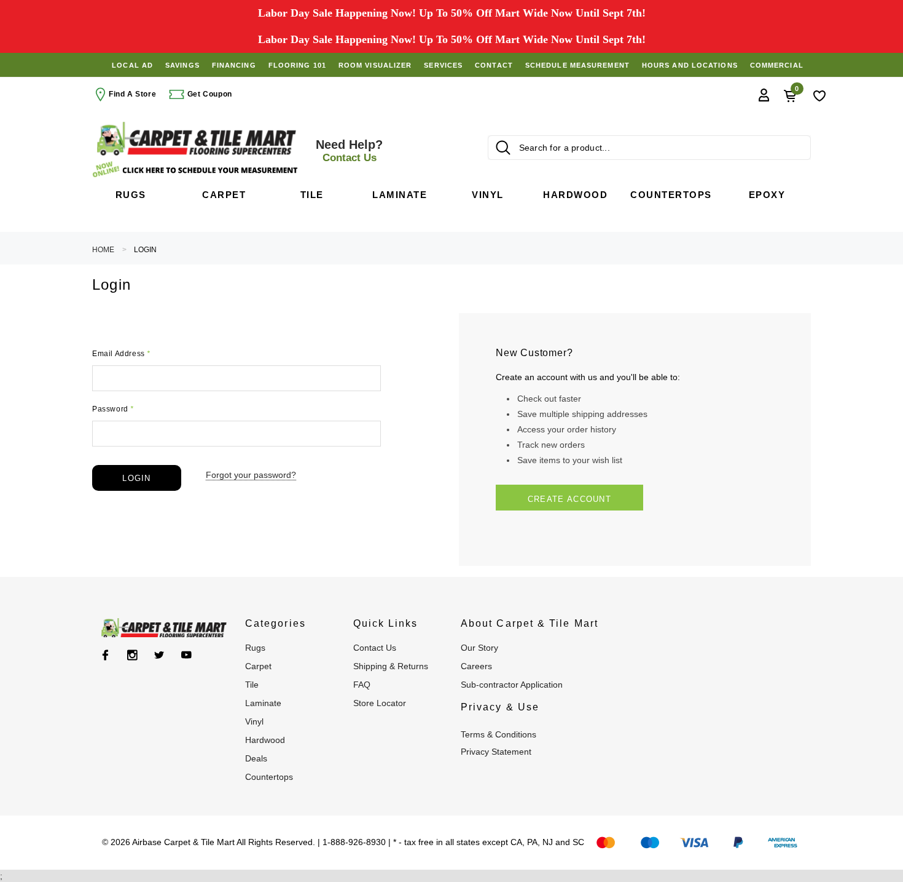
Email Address (121, 353)
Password (113, 409)
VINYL (254, 721)
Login (145, 249)
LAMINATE (263, 703)
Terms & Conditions (498, 734)
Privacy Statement (496, 752)
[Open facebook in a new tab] (105, 655)
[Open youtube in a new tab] (186, 655)
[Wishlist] (819, 95)
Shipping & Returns (390, 666)
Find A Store (132, 94)
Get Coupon (208, 94)
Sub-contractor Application (512, 684)
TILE (252, 684)
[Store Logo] (196, 139)
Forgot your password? (251, 475)
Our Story (479, 648)
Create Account (569, 499)
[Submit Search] (503, 147)
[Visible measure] (196, 169)
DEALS (256, 758)
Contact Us (374, 648)
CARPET (258, 666)
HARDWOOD (265, 740)
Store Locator (379, 703)
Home (103, 249)
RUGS (255, 648)
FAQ (361, 684)
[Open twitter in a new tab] (159, 655)
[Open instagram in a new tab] (132, 655)
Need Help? (349, 151)
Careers (476, 666)
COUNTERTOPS (269, 777)
